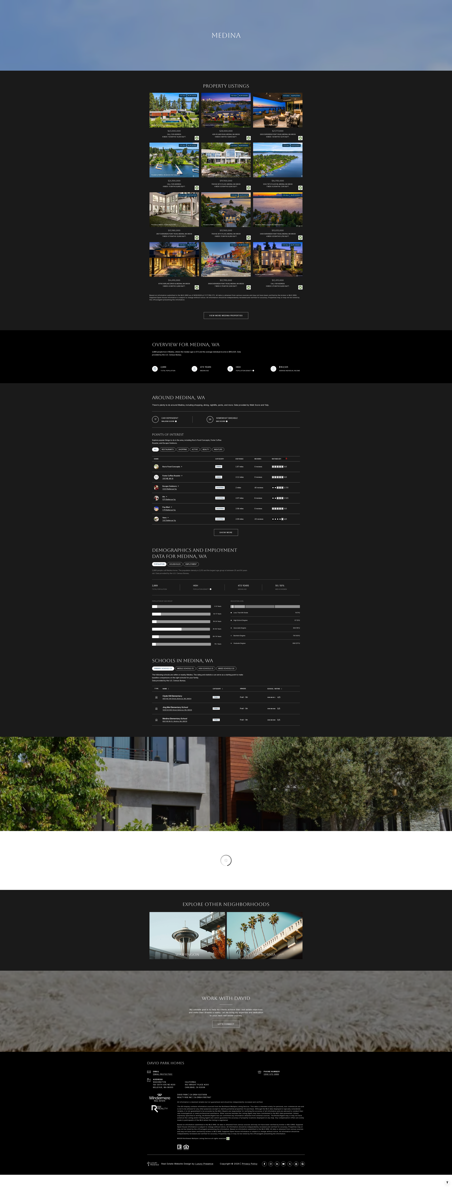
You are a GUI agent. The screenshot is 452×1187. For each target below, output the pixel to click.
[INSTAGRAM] (270, 1164)
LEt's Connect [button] (226, 1024)
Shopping (184, 449)
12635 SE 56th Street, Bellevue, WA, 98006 (177, 710)
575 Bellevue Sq (169, 499)
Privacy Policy (249, 1164)
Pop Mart (166, 507)
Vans (164, 518)
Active (196, 449)
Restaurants (169, 449)
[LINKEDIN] (277, 1164)
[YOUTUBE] (283, 1164)
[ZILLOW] (296, 1164)
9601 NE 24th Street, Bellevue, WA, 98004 (177, 699)
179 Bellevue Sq (169, 510)
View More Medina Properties (226, 315)
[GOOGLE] (302, 1164)
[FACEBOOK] (264, 1164)
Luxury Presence (204, 1164)
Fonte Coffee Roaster (171, 476)
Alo (163, 497)
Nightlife (219, 449)
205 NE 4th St (167, 479)
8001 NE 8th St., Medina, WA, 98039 (175, 721)
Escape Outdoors (169, 486)
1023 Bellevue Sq (169, 489)
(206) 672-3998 (271, 1074)
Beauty (207, 449)
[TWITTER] (289, 1164)
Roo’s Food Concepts (171, 467)
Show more (226, 532)
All (156, 449)
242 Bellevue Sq (169, 520)
